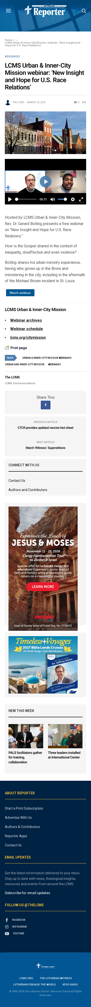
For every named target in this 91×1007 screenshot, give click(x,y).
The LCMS (18, 102)
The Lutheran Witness (56, 978)
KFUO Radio (70, 984)
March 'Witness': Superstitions (45, 448)
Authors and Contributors (27, 490)
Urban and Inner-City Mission (24, 364)
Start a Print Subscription (24, 808)
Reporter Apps (16, 836)
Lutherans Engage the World (34, 984)
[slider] (26, 199)
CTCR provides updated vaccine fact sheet (45, 428)
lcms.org (26, 978)
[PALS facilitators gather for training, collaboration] (25, 736)
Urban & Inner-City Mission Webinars (47, 358)
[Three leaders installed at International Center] (65, 736)
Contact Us (16, 481)
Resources (12, 56)
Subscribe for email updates (27, 893)
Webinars (54, 364)
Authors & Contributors (22, 827)
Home (8, 40)
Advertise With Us (18, 818)
